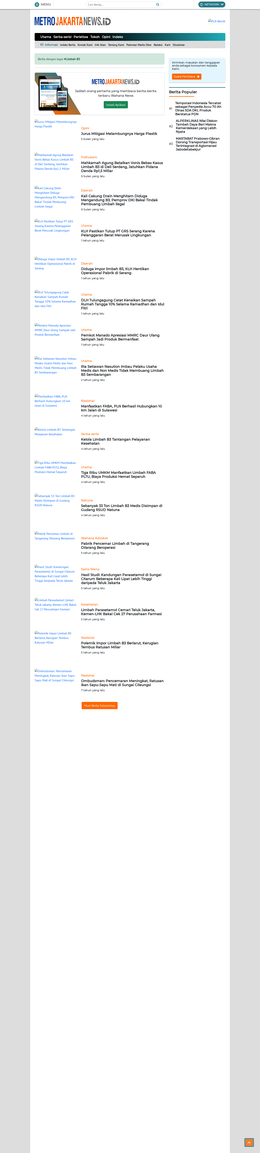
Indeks (117, 37)
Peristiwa (81, 37)
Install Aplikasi (115, 105)
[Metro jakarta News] (73, 21)
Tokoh (95, 37)
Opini (106, 37)
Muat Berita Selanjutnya (99, 705)
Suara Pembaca (185, 76)
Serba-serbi (62, 37)
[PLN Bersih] (216, 21)
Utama (45, 37)
